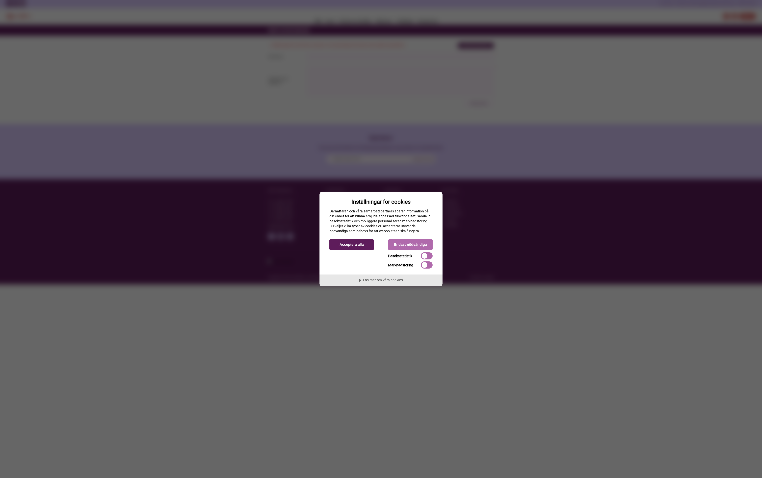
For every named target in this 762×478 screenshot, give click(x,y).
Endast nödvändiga (410, 245)
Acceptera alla (352, 245)
